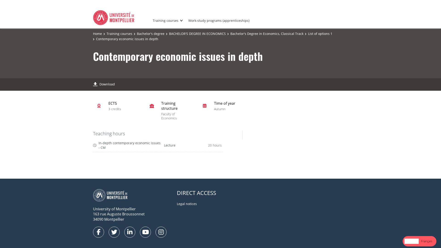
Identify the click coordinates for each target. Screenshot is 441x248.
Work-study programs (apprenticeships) (218, 20)
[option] (427, 241)
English (411, 241)
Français (426, 241)
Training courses (165, 20)
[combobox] (411, 241)
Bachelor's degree (150, 33)
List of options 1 (320, 33)
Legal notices (187, 204)
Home (97, 33)
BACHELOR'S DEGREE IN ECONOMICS (197, 33)
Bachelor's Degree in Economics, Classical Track (266, 33)
